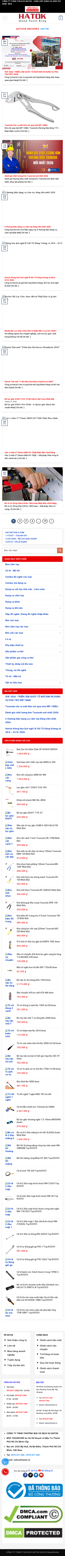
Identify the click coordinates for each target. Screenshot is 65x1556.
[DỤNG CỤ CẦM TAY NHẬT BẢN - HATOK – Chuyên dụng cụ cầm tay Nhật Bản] (32, 18)
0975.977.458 (20, 1395)
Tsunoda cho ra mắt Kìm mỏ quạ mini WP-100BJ (31, 706)
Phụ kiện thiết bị (14, 645)
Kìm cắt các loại (14, 633)
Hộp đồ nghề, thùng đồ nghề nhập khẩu (26, 614)
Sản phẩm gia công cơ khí (19, 657)
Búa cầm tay (12, 564)
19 (45, 521)
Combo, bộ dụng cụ (15, 583)
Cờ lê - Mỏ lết (12, 570)
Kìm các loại (12, 620)
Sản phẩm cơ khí (14, 651)
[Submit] (60, 550)
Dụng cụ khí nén (14, 608)
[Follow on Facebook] (25, 1475)
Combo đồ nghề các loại (18, 577)
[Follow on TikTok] (30, 1475)
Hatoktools (53, 1552)
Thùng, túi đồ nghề (15, 670)
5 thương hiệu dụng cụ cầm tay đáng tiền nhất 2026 (30, 720)
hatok (45, 29)
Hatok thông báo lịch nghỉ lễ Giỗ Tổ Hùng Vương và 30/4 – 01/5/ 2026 (33, 730)
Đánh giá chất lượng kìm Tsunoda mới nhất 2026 (31, 712)
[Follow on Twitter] (36, 1475)
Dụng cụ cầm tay (14, 595)
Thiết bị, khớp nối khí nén (19, 664)
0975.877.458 (17, 1455)
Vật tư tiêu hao (13, 682)
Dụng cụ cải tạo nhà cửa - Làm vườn (25, 589)
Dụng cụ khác (12, 601)
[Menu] (4, 18)
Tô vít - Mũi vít (13, 676)
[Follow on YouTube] (41, 1475)
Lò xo (8, 639)
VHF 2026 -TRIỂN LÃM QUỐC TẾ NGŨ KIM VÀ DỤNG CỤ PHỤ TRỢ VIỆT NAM (32, 698)
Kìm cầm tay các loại (16, 626)
